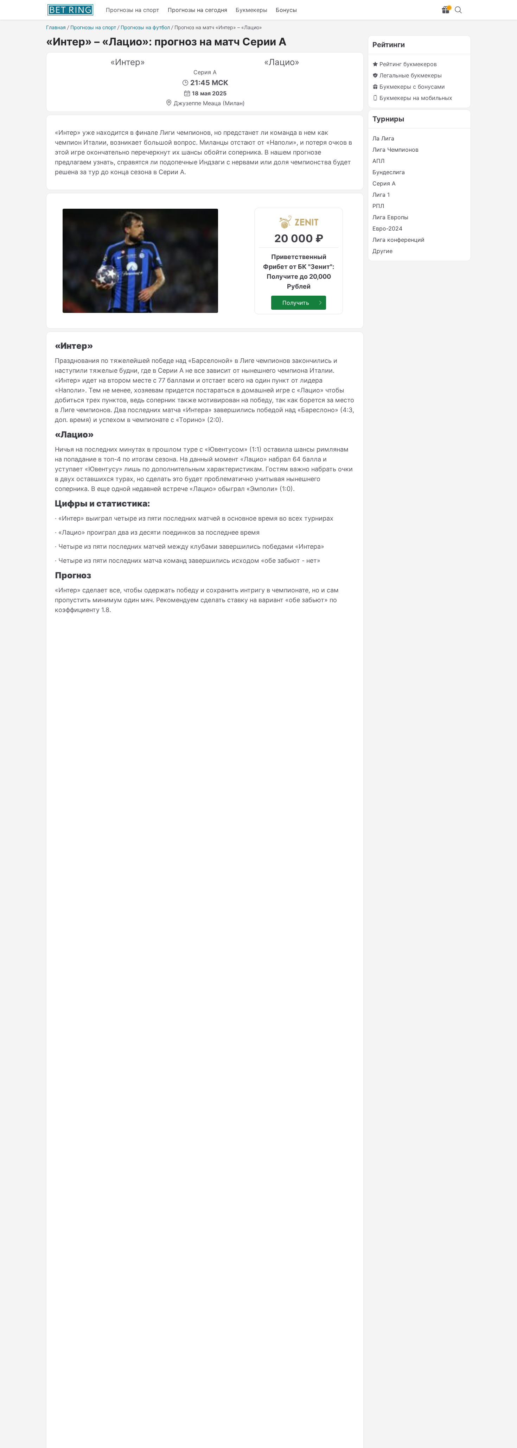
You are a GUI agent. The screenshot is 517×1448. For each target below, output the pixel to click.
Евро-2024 (387, 228)
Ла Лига (383, 138)
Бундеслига (388, 172)
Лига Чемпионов (395, 149)
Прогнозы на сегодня (197, 9)
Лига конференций (398, 239)
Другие (382, 250)
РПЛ (378, 205)
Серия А (384, 183)
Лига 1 (381, 194)
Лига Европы (390, 217)
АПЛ (378, 160)
